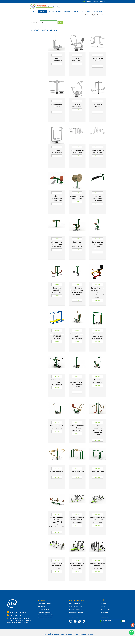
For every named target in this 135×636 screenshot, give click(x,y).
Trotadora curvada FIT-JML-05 (56, 336)
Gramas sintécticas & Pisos (46, 615)
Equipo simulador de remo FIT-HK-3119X (97, 292)
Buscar (60, 22)
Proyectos (67, 11)
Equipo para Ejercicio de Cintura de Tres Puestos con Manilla (77, 292)
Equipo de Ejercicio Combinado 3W (97, 520)
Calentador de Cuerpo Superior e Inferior (97, 245)
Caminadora (57, 151)
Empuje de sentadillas (57, 290)
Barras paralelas (56, 473)
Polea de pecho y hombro (97, 60)
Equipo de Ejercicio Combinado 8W (77, 565)
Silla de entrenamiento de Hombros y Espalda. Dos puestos (97, 431)
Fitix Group (102, 1)
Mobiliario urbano (43, 609)
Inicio (34, 11)
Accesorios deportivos (44, 612)
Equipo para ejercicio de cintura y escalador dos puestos (77, 384)
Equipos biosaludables (44, 604)
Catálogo (42, 11)
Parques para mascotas (45, 618)
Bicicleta (77, 105)
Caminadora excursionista (97, 336)
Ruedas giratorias (77, 197)
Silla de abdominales (57, 198)
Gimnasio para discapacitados (56, 244)
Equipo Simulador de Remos (77, 428)
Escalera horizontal (77, 473)
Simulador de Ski (56, 427)
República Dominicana (92, 1)
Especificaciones (86, 11)
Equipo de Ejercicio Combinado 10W (97, 565)
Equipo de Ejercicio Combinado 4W (57, 565)
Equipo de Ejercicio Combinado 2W (77, 520)
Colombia (83, 1)
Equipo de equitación (77, 244)
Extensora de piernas (97, 106)
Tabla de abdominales (97, 198)
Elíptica (57, 59)
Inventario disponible (54, 11)
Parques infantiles (43, 606)
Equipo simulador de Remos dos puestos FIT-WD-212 (56, 523)
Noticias (76, 11)
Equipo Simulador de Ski (77, 336)
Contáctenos (98, 11)
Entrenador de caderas (56, 106)
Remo (77, 59)
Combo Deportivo (77, 151)
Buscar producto (34, 22)
